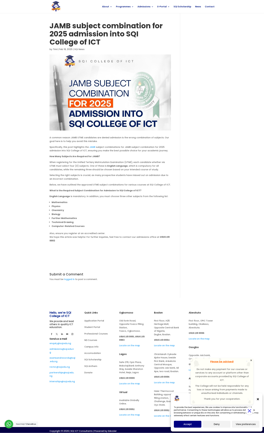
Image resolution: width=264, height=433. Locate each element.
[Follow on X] (57, 334)
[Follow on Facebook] (51, 334)
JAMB (92, 147)
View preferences (246, 424)
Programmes (123, 7)
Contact (210, 7)
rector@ (54, 366)
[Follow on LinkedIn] (62, 334)
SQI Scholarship (182, 7)
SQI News (79, 49)
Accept (187, 424)
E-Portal (162, 7)
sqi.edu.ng (64, 366)
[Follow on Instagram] (72, 334)
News (198, 7)
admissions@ (57, 349)
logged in (69, 279)
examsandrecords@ (61, 357)
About (105, 7)
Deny (217, 424)
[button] (257, 399)
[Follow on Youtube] (67, 334)
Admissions (144, 7)
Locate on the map (129, 345)
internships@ (57, 381)
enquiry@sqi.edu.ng (60, 343)
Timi (55, 49)
